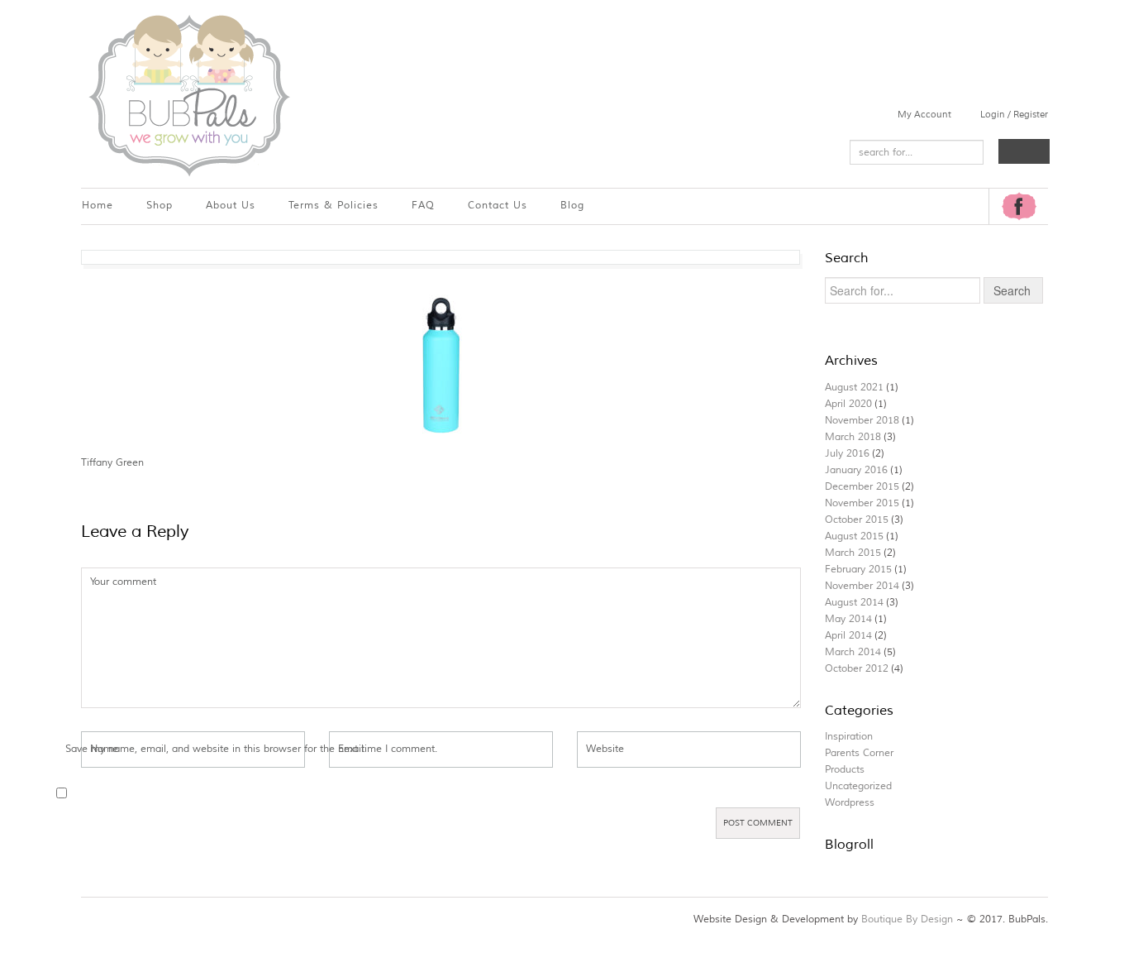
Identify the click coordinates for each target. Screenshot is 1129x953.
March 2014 (853, 652)
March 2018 (853, 437)
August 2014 (854, 602)
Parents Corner (859, 753)
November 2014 (862, 586)
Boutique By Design (907, 919)
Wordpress (849, 803)
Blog (572, 205)
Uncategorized (858, 786)
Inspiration (849, 736)
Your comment (123, 582)
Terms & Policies (333, 205)
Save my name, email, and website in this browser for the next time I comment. (251, 749)
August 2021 (854, 387)
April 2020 (848, 404)
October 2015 (856, 520)
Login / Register (1014, 114)
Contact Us (497, 205)
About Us (230, 205)
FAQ (423, 205)
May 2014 (848, 619)
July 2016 (847, 454)
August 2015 (854, 536)
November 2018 (862, 420)
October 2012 (856, 669)
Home (97, 205)
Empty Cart (1024, 151)
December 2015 (862, 487)
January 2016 (856, 470)
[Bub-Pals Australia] (188, 94)
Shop (159, 205)
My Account (924, 114)
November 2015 (862, 503)
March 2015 (853, 553)
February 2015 (858, 569)
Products (845, 770)
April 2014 (848, 636)
